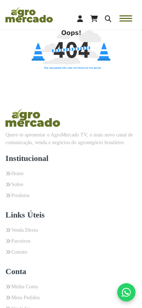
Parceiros (20, 241)
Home (17, 173)
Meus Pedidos (25, 297)
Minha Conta (24, 286)
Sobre (17, 184)
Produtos (20, 195)
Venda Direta (24, 230)
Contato (19, 252)
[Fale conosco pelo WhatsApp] (126, 292)
